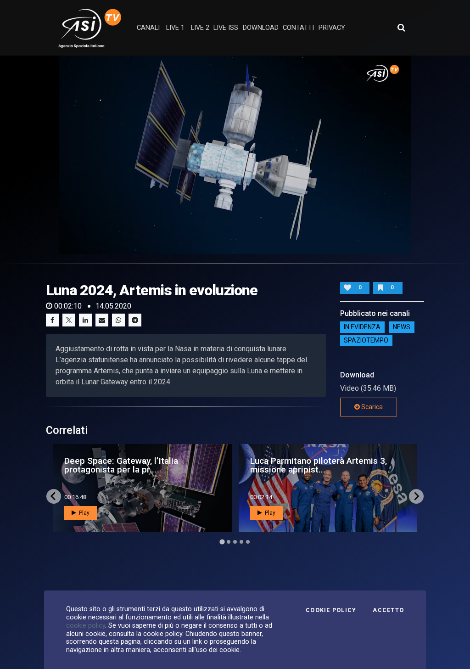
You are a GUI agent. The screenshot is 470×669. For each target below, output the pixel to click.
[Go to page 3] (235, 542)
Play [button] (84, 513)
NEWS (401, 327)
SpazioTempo (366, 340)
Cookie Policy (331, 610)
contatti (298, 28)
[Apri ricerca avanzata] (401, 27)
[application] (235, 155)
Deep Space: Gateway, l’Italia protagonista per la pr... (121, 465)
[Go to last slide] (53, 496)
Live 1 (175, 28)
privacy (332, 28)
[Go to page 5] (248, 542)
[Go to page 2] (228, 542)
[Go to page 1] (221, 541)
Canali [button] (148, 28)
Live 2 (200, 28)
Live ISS (225, 28)
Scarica (371, 406)
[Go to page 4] (241, 542)
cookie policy (85, 625)
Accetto (388, 610)
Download (261, 28)
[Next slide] (416, 496)
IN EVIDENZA (362, 327)
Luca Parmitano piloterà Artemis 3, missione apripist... (318, 465)
